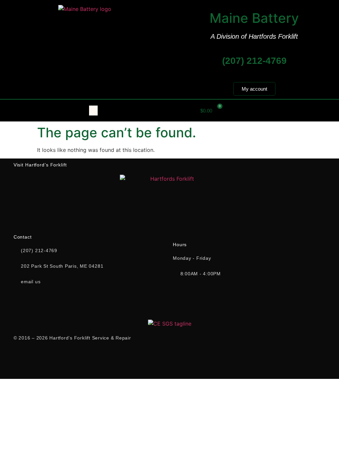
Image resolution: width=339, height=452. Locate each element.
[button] (93, 110)
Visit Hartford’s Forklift (40, 164)
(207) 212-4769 (254, 61)
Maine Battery (254, 18)
